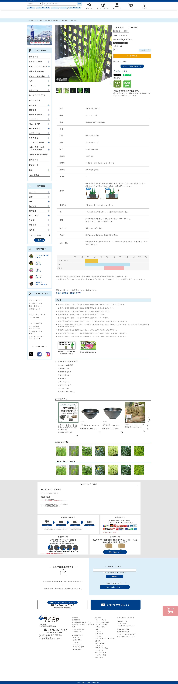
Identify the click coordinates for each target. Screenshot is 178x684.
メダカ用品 (33, 138)
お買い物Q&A (78, 637)
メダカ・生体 (34, 133)
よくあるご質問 (64, 388)
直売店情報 (76, 620)
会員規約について (123, 632)
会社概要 (75, 618)
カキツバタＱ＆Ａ (64, 385)
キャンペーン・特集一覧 (125, 618)
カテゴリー (33, 192)
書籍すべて (33, 160)
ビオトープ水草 (35, 62)
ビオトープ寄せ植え (37, 76)
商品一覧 (98, 618)
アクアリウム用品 (36, 142)
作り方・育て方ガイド (37, 315)
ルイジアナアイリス (37, 95)
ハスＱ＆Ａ (62, 378)
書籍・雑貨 (99, 657)
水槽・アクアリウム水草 (38, 66)
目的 (31, 197)
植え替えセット (35, 309)
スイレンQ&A (78, 644)
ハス (54, 8)
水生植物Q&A (78, 640)
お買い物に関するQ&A (66, 392)
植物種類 (32, 211)
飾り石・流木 (34, 128)
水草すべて (33, 57)
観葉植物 (32, 110)
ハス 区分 (33, 215)
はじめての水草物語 (65, 365)
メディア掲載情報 (35, 323)
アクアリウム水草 (43, 8)
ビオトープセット (35, 300)
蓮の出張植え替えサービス (81, 622)
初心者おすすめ (75, 8)
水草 (31, 8)
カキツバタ (33, 90)
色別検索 (32, 225)
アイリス (98, 636)
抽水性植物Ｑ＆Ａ (64, 372)
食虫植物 (32, 105)
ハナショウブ (34, 100)
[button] (56, 420)
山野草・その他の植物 (38, 154)
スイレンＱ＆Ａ (64, 382)
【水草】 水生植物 (44, 21)
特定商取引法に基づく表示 (126, 634)
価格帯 (32, 230)
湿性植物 (55, 21)
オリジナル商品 (100, 655)
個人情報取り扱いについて (126, 636)
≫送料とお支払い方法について (68, 293)
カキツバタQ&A (78, 647)
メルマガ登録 (121, 623)
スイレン (64, 8)
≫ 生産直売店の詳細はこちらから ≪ (50, 506)
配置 (31, 201)
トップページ (32, 21)
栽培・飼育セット (36, 115)
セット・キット (100, 652)
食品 (31, 170)
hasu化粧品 (34, 175)
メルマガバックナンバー (126, 626)
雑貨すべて (33, 165)
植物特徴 (32, 206)
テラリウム (33, 119)
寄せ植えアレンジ (35, 303)
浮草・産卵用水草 (36, 71)
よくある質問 (34, 318)
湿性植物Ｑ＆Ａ (64, 368)
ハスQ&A (76, 642)
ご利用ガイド (77, 632)
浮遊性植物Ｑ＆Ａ (64, 375)
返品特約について (120, 61)
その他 (32, 220)
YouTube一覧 (122, 621)
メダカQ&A (77, 649)
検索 (79, 4)
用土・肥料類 (34, 124)
